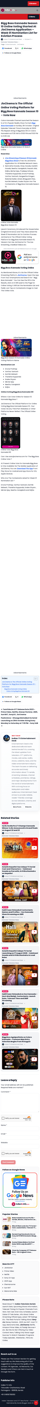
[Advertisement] (20, 76)
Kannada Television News (9, 42)
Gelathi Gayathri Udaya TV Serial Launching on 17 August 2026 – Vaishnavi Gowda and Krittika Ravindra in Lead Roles (20, 954)
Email (3, 1134)
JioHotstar (8, 1268)
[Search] (37, 10)
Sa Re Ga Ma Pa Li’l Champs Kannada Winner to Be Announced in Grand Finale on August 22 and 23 (20, 828)
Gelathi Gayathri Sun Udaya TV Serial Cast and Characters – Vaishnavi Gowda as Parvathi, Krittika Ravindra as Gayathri (19, 870)
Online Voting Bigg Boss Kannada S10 (18, 691)
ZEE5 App (8, 1281)
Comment (5, 1092)
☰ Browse (32, 3)
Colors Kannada (10, 44)
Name (4, 1125)
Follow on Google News (12, 53)
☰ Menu (32, 17)
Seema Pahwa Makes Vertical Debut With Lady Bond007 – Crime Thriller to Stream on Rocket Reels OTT (23, 1243)
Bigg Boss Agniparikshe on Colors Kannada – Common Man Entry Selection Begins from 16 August (17, 1039)
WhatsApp (28, 48)
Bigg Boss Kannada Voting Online (15, 689)
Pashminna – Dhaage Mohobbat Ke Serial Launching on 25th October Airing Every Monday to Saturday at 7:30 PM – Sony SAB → (19, 722)
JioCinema (20, 44)
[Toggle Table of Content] (34, 679)
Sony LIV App (9, 1278)
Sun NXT (7, 1288)
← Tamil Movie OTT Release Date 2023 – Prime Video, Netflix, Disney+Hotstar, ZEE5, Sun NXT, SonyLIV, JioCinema (19, 712)
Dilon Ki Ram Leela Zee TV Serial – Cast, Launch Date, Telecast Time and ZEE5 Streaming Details (24, 1227)
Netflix (6, 1274)
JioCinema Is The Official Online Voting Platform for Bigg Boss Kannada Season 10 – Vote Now (19, 684)
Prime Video (9, 1271)
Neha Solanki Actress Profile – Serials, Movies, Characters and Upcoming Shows (24, 1219)
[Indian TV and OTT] (9, 10)
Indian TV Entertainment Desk (23, 739)
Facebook (8, 48)
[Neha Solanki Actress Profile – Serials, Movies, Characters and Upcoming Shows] (6, 1220)
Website (28, 807)
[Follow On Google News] (20, 1190)
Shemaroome (9, 1284)
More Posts (17, 807)
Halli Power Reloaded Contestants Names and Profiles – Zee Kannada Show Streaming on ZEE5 (17, 912)
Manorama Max (10, 1291)
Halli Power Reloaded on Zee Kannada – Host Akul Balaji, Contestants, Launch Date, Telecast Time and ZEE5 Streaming (19, 997)
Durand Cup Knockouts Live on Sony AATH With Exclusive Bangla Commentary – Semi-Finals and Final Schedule (24, 1235)
